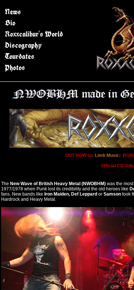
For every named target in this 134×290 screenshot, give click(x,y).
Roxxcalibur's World (34, 34)
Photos (15, 67)
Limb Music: (108, 155)
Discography (23, 45)
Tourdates (19, 56)
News (13, 12)
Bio (10, 23)
